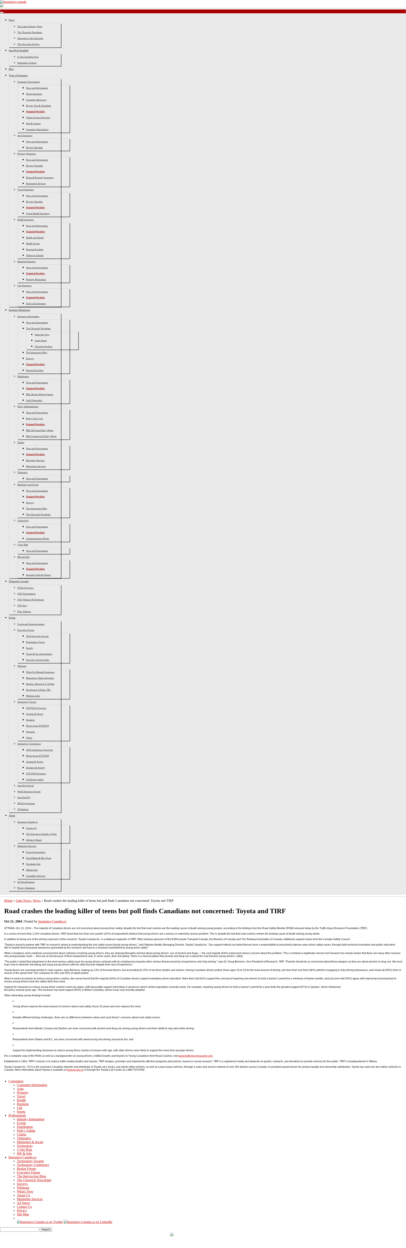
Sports (21, 1111)
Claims (20, 442)
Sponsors (30, 731)
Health (21, 1100)
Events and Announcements (30, 624)
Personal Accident (34, 249)
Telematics (22, 472)
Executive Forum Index (37, 660)
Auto (20, 1089)
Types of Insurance (18, 75)
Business (23, 1104)
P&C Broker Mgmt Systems (39, 394)
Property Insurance (26, 153)
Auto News (23, 900)
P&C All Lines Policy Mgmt (39, 430)
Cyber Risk (22, 544)
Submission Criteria (26, 63)
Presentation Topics (35, 642)
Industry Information (30, 1119)
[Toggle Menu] (2, 12)
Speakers (30, 720)
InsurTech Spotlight (18, 50)
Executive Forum (25, 630)
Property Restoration (36, 279)
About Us (23, 1195)
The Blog (31, 1176)
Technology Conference (29, 743)
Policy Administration (27, 406)
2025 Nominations (26, 593)
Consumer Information (28, 82)
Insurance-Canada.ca (27, 822)
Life (19, 1108)
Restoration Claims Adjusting (40, 678)
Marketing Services (26, 846)
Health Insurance (25, 219)
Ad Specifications (25, 882)
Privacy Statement (26, 888)
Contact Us (31, 828)
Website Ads (32, 870)
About (12, 815)
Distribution (23, 376)
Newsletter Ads (33, 864)
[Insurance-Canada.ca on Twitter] (40, 1222)
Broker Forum (26, 1168)
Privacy (22, 1210)
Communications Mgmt (37, 538)
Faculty (29, 648)
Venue (29, 737)
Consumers (15, 1081)
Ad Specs (23, 1203)
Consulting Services (35, 876)
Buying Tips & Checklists (38, 105)
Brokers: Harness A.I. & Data (40, 684)
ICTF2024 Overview (36, 708)
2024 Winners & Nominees (30, 599)
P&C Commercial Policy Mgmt (41, 436)
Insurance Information (28, 316)
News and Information (37, 88)
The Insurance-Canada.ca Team (41, 834)
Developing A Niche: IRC (38, 690)
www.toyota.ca (75, 1069)
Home (8, 900)
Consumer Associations (37, 129)
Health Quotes (33, 243)
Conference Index (35, 779)
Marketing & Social (30, 1142)
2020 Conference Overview (39, 750)
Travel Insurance (25, 189)
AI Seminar (23, 809)
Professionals (17, 1115)
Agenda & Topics (34, 714)
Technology (23, 520)
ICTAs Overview (25, 587)
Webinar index (33, 695)
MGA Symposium (26, 803)
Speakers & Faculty (35, 767)
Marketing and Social (27, 484)
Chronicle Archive (43, 346)
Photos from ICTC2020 (37, 756)
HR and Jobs (23, 557)
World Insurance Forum (29, 791)
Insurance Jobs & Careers (38, 575)
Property (22, 1092)
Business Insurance (26, 261)
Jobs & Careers (33, 123)
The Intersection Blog (36, 352)
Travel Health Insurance (37, 213)
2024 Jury (22, 605)
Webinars (21, 666)
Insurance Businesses (19, 310)
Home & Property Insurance (40, 177)
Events (12, 617)
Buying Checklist (34, 147)
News (12, 20)
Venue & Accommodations (39, 654)
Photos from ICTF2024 (37, 725)
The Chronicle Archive (28, 44)
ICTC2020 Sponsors (36, 773)
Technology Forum (26, 702)
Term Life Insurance (36, 303)
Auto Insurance (24, 135)
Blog (11, 69)
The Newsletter (34, 1180)
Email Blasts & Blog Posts (38, 858)
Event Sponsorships (35, 852)
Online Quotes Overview (38, 117)
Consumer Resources (36, 99)
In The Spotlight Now (28, 57)
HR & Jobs (24, 1153)
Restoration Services (36, 183)
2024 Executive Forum (37, 636)
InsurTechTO (23, 797)
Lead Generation (34, 400)
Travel (21, 1096)
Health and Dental (35, 237)
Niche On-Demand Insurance (40, 672)
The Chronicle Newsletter (29, 32)
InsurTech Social (25, 785)
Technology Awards (19, 581)
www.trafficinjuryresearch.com (195, 1055)
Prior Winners (24, 611)
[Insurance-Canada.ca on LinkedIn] (88, 1222)
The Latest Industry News (29, 26)
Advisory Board (34, 840)
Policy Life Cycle (34, 418)
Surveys (30, 358)
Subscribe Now (42, 334)
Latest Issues (41, 340)
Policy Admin (26, 1130)
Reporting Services (35, 460)
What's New (25, 1191)
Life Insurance (24, 285)
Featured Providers (35, 111)
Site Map (23, 1214)
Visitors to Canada (35, 255)
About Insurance (34, 94)
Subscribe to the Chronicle (30, 38)
